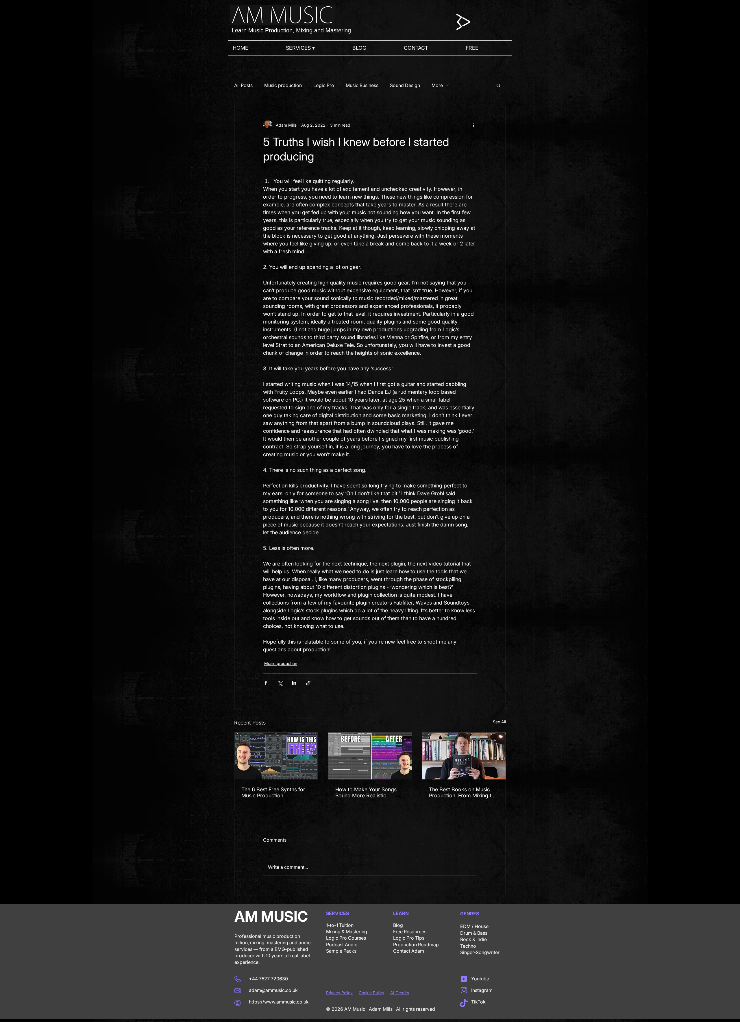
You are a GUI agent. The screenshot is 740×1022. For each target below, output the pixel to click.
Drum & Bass (473, 933)
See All (499, 721)
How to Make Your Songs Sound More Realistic (366, 792)
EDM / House (474, 926)
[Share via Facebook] (266, 683)
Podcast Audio (342, 944)
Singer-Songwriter (480, 952)
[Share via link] (308, 683)
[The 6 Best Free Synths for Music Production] (276, 756)
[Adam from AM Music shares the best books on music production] (464, 756)
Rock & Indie (473, 939)
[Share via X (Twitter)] (280, 683)
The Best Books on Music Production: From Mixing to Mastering (462, 792)
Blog (398, 925)
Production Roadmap (416, 944)
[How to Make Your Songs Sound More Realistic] (370, 756)
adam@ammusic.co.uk (273, 990)
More (437, 85)
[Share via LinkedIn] (294, 683)
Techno (468, 946)
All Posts (243, 85)
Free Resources (409, 931)
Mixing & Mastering (346, 931)
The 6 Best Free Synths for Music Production (273, 792)
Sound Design (405, 85)
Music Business (362, 85)
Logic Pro (323, 85)
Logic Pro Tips (408, 938)
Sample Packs (341, 951)
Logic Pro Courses (346, 938)
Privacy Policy (339, 992)
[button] (315, 48)
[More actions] (473, 124)
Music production (283, 85)
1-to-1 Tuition (340, 925)
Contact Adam (408, 951)
